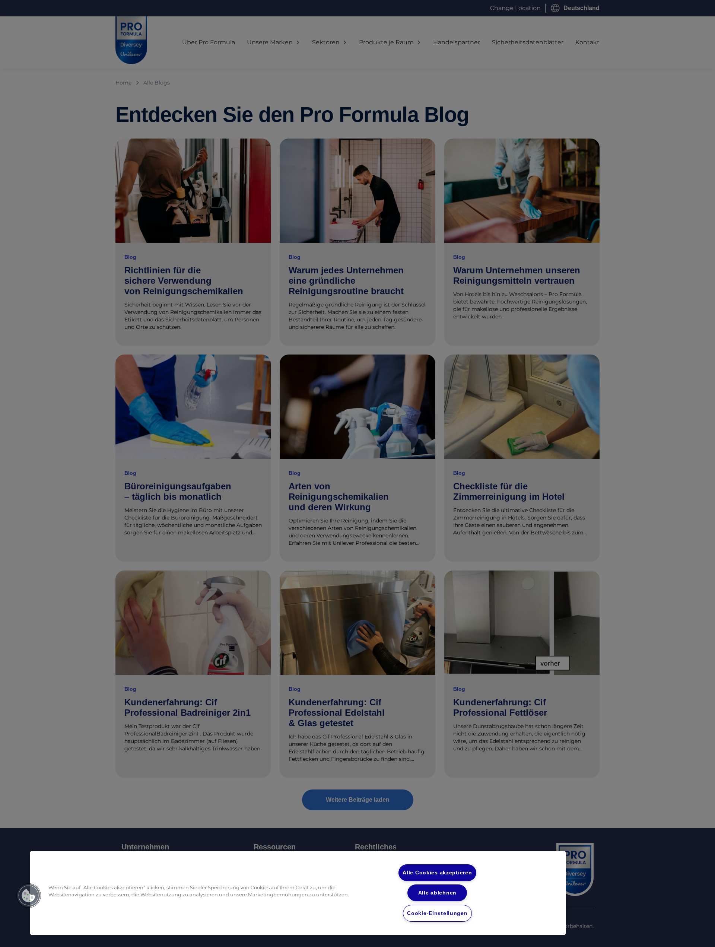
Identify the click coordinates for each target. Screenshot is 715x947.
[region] (298, 893)
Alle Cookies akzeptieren (437, 873)
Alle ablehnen (437, 893)
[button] (29, 896)
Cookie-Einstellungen (437, 913)
